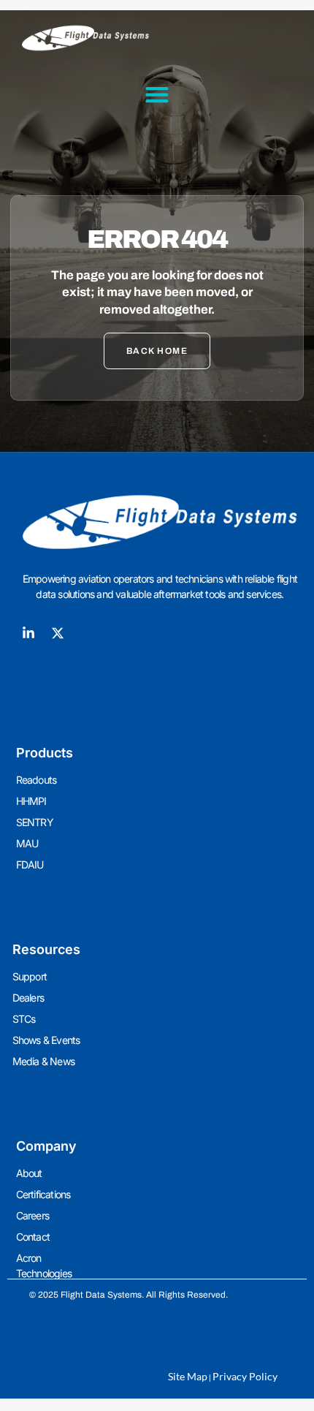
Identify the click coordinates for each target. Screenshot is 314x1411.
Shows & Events (46, 1040)
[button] (157, 94)
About (29, 1173)
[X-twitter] (57, 633)
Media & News (43, 1061)
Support (29, 976)
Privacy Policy (244, 1376)
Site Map (187, 1376)
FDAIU (30, 864)
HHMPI (31, 801)
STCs (24, 1019)
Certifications (43, 1194)
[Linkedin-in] (28, 633)
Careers (32, 1215)
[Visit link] (157, 522)
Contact (33, 1236)
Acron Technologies (44, 1265)
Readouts (36, 779)
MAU (27, 843)
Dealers (28, 997)
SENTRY (34, 822)
